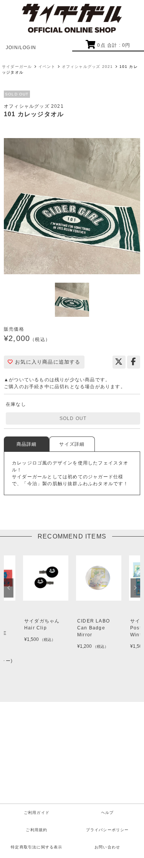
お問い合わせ (107, 847)
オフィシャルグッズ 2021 (87, 66)
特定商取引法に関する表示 (36, 847)
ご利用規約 (36, 830)
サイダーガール (17, 66)
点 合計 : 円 (113, 45)
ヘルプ (107, 812)
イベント (47, 66)
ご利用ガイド (37, 812)
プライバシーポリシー (107, 830)
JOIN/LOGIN (21, 47)
